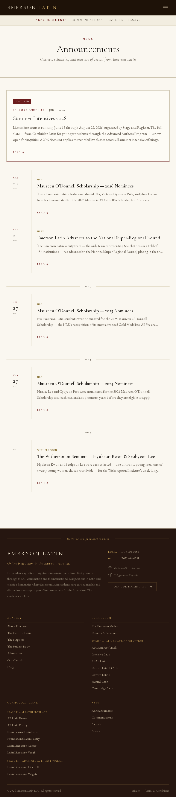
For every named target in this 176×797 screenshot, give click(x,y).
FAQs (11, 667)
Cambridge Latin (102, 688)
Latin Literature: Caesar (21, 745)
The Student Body (18, 646)
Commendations (87, 20)
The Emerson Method (105, 626)
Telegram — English (126, 575)
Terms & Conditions (157, 790)
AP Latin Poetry (17, 725)
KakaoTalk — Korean (127, 568)
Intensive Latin (101, 654)
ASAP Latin (99, 661)
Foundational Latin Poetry (23, 739)
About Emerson (17, 626)
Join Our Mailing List (130, 586)
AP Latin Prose (17, 718)
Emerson (32, 8)
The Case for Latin (19, 633)
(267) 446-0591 (130, 558)
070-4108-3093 (130, 551)
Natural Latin (100, 681)
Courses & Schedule (104, 633)
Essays (134, 20)
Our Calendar (16, 660)
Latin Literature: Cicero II (23, 767)
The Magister (15, 639)
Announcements (51, 20)
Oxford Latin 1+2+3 (104, 668)
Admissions (14, 653)
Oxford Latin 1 (101, 675)
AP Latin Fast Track (104, 647)
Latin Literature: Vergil (21, 752)
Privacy (136, 790)
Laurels (115, 20)
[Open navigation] (165, 7)
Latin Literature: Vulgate (22, 774)
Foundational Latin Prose (23, 732)
